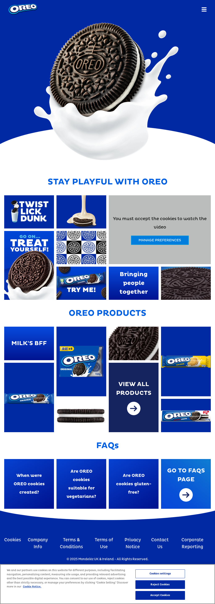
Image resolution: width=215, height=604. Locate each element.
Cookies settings (160, 573)
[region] (107, 584)
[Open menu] (204, 9)
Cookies (12, 540)
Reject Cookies (160, 584)
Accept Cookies (160, 595)
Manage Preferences (160, 240)
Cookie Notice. (32, 586)
